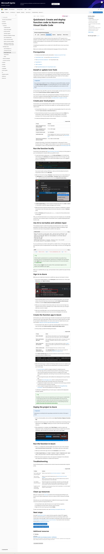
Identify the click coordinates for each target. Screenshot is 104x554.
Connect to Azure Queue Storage (41, 526)
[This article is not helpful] (98, 35)
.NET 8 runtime (38, 64)
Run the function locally (93, 22)
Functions (42, 16)
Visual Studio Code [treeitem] (7, 52)
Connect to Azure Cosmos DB (40, 524)
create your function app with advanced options (49, 322)
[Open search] (99, 9)
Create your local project (93, 20)
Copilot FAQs (38, 262)
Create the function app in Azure (94, 27)
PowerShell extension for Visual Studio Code (46, 66)
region (67, 343)
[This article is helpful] (97, 35)
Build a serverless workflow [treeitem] (9, 41)
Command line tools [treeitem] (7, 50)
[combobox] (8, 17)
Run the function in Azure (93, 30)
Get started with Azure (98, 12)
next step (46, 494)
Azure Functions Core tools (53, 151)
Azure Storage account (47, 379)
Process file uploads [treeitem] (7, 29)
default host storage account (57, 351)
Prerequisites (91, 18)
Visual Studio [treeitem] (6, 54)
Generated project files (65, 145)
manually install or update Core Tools (59, 97)
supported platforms (54, 57)
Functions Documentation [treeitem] (6, 19)
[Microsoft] (2, 9)
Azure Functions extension (42, 59)
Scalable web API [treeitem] (7, 27)
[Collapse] (16, 15)
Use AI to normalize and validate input (94, 24)
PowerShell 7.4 (38, 62)
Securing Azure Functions (44, 521)
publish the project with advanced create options (47, 403)
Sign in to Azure (91, 26)
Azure (38, 16)
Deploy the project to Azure (93, 29)
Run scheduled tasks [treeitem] (7, 37)
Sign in (101, 9)
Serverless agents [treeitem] (7, 33)
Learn (35, 16)
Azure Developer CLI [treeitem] (7, 48)
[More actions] (70, 16)
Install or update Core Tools (94, 19)
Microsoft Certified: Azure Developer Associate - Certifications (45, 537)
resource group (41, 369)
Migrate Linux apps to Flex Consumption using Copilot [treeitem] (9, 44)
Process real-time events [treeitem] (8, 39)
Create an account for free (59, 55)
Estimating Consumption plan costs (57, 509)
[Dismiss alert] (102, 2)
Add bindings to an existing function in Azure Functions (44, 519)
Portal (91, 12)
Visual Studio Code (39, 57)
